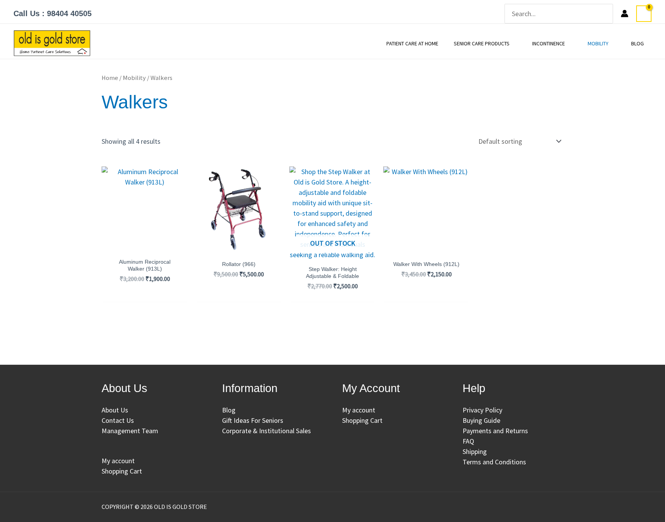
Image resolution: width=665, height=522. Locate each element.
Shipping (475, 451)
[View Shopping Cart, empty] (644, 13)
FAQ (468, 441)
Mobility (134, 78)
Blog (229, 410)
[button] (513, 43)
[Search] (608, 13)
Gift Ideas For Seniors (252, 420)
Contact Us (118, 420)
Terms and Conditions (494, 461)
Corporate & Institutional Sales (266, 430)
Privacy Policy (482, 410)
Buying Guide (481, 420)
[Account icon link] (624, 13)
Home (110, 78)
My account (118, 460)
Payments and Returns (495, 430)
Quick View (144, 243)
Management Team (130, 430)
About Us (115, 410)
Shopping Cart (122, 471)
